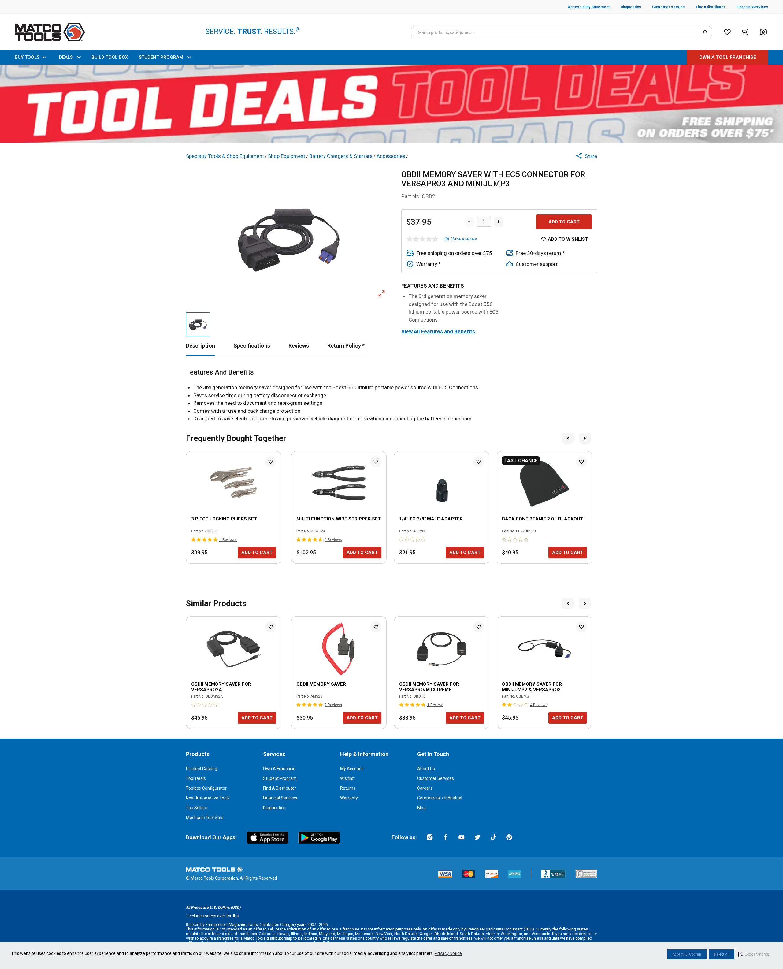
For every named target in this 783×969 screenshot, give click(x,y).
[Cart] (745, 32)
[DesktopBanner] (391, 104)
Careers (424, 788)
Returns (347, 788)
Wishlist (347, 778)
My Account (351, 768)
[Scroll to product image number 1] (198, 324)
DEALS (66, 57)
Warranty (349, 798)
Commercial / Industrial (439, 798)
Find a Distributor (279, 788)
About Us (426, 768)
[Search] (704, 32)
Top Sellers (196, 807)
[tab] (200, 345)
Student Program (280, 778)
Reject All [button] (721, 954)
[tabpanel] (391, 395)
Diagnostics (274, 807)
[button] (754, 954)
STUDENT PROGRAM (161, 57)
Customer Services (435, 778)
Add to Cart (564, 222)
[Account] (763, 32)
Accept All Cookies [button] (687, 954)
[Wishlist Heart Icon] (270, 461)
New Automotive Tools (208, 798)
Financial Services (280, 798)
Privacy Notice (448, 953)
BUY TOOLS (27, 57)
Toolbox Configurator (206, 788)
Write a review (464, 239)
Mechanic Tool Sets (205, 817)
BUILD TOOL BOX (109, 57)
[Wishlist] (727, 32)
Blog (421, 807)
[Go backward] (568, 438)
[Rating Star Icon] (193, 539)
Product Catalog (201, 768)
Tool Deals (196, 778)
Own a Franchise (279, 768)
